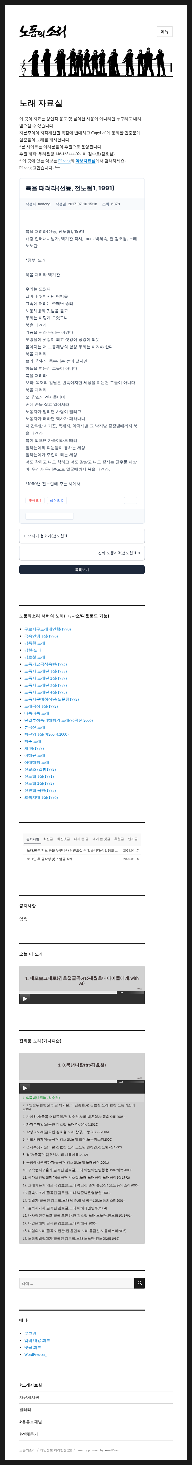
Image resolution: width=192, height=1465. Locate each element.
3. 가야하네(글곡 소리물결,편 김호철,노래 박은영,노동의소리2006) (73, 1117)
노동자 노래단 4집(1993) (45, 692)
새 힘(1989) (34, 748)
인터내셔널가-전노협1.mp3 (49, 516)
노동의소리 (27, 1450)
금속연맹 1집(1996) (41, 636)
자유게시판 (29, 1397)
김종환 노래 (34, 643)
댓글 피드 (32, 1347)
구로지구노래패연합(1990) (47, 629)
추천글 (119, 838)
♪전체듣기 (28, 1434)
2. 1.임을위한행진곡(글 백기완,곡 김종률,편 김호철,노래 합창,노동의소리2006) (79, 1107)
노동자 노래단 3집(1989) (45, 685)
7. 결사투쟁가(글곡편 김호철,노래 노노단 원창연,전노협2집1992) (72, 1147)
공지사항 (32, 838)
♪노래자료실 (30, 1385)
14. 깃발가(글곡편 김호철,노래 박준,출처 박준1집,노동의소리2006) (73, 1201)
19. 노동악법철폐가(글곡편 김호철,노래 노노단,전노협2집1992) (71, 1239)
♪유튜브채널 (30, 1421)
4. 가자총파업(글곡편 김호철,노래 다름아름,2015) (60, 1125)
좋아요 (35, 500)
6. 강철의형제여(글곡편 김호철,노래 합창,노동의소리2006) (67, 1140)
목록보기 (82, 569)
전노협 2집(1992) (39, 783)
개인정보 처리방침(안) (56, 1450)
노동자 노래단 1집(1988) (45, 671)
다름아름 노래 (36, 713)
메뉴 (165, 31)
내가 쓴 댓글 (101, 838)
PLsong (64, 160)
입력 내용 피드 (37, 1340)
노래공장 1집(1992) (41, 706)
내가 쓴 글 (81, 838)
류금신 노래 (34, 727)
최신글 (48, 838)
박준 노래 (32, 741)
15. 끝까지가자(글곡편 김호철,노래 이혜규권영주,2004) (65, 1208)
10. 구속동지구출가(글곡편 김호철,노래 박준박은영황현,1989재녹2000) (77, 1170)
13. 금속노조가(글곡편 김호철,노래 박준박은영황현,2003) (66, 1193)
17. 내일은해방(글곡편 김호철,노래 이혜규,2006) (59, 1223)
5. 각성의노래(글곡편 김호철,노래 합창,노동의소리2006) (66, 1132)
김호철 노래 (34, 657)
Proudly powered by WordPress (97, 1450)
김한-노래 (33, 650)
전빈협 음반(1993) (40, 790)
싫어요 (57, 500)
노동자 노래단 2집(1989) (45, 678)
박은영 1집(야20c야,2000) (46, 734)
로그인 (30, 1333)
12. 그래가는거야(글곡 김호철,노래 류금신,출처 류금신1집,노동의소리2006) (80, 1185)
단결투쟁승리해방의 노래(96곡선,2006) (58, 720)
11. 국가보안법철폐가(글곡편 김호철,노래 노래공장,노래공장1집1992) (76, 1178)
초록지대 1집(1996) (41, 797)
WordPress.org (36, 1354)
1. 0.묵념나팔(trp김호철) (41, 1098)
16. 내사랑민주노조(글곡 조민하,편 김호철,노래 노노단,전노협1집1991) (77, 1216)
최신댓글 (63, 838)
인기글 (133, 838)
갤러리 (25, 1409)
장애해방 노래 (36, 762)
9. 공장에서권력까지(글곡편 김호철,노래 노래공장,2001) (66, 1163)
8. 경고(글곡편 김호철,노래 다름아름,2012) (55, 1155)
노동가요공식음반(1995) (45, 664)
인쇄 (130, 500)
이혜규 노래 (34, 755)
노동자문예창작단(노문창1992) (51, 699)
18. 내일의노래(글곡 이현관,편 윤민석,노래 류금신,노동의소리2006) (74, 1231)
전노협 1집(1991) (39, 776)
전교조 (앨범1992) (40, 769)
